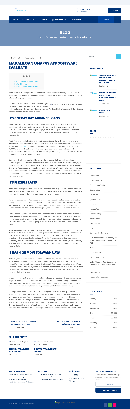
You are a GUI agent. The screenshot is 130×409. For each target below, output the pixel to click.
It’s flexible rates (20, 84)
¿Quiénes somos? (59, 20)
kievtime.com (95, 223)
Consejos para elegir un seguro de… (19, 350)
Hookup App (94, 209)
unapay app (23, 146)
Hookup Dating (95, 214)
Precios (45, 20)
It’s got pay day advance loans (26, 81)
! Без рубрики (95, 176)
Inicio (15, 20)
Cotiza (115, 10)
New (91, 228)
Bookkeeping (95, 190)
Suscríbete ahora (109, 390)
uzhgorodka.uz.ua (97, 257)
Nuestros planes (28, 20)
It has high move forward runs (26, 87)
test (91, 248)
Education (94, 195)
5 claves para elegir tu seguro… (45, 350)
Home (41, 37)
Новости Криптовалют (99, 277)
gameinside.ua (95, 199)
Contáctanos (75, 20)
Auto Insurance (96, 180)
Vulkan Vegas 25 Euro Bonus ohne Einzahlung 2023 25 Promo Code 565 (103, 264)
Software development (99, 233)
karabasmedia (95, 219)
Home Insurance (96, 204)
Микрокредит (95, 272)
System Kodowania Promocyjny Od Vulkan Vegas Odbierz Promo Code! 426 (103, 240)
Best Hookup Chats (97, 185)
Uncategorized (30, 58)
